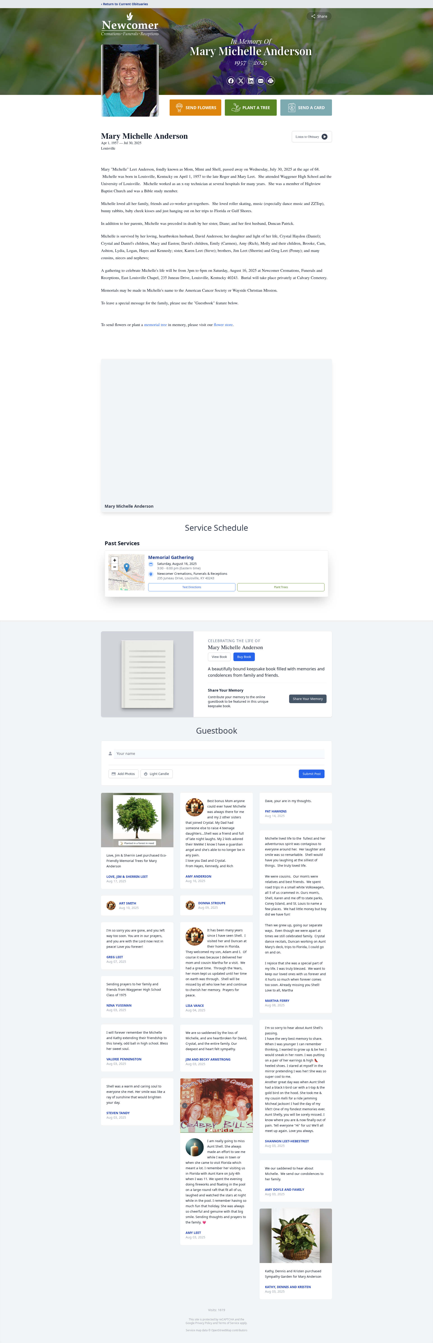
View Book (219, 657)
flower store (223, 324)
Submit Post (312, 774)
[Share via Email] (261, 81)
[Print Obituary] (271, 81)
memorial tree (155, 324)
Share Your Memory (308, 699)
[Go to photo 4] (219, 1130)
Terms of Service (228, 1323)
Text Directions (191, 587)
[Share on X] (241, 81)
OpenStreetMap (221, 1330)
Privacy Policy (203, 1323)
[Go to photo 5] (222, 1130)
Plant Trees (281, 587)
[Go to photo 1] (211, 1130)
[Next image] (248, 1105)
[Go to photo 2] (214, 1130)
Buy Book (244, 657)
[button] (126, 567)
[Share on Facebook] (231, 81)
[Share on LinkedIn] (251, 81)
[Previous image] (184, 1105)
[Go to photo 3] (216, 1130)
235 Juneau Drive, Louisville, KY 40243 (185, 578)
